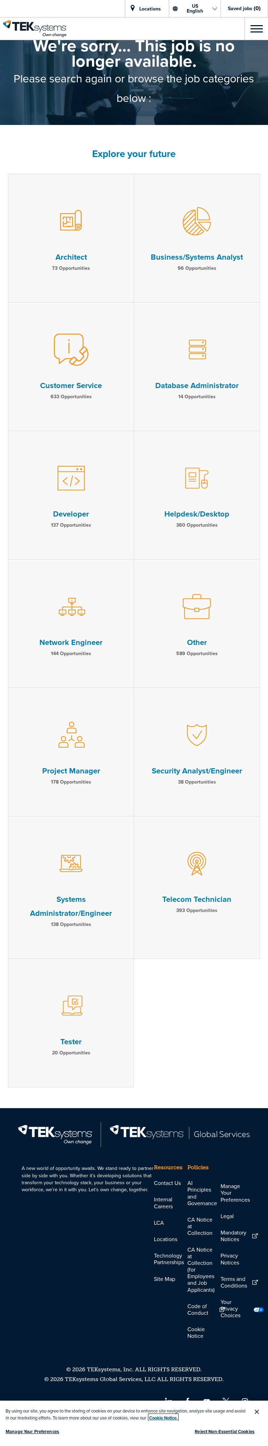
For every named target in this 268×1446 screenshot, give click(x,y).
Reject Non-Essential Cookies (224, 1431)
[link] (33, 28)
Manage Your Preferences (32, 1431)
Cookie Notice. (163, 1418)
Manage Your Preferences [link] (235, 1192)
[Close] (257, 1411)
